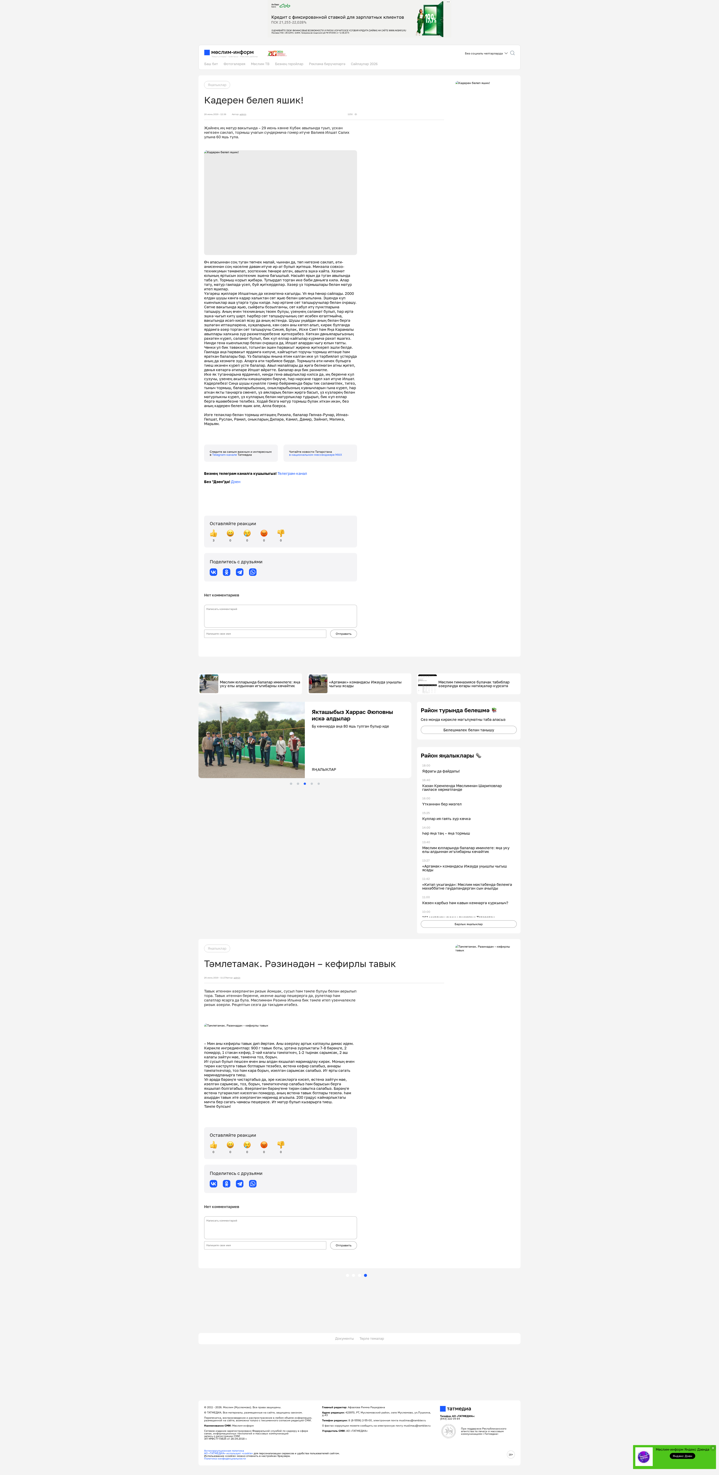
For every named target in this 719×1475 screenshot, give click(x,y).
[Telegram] (239, 572)
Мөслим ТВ (260, 64)
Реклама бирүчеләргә (327, 64)
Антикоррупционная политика (224, 1450)
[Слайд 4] (312, 784)
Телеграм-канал (292, 473)
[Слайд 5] (319, 784)
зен (237, 481)
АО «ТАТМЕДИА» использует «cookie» (228, 1453)
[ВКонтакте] (213, 572)
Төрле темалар (372, 1338)
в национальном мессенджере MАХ (315, 454)
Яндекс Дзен (682, 1456)
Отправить (343, 634)
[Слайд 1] (291, 784)
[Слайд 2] (298, 784)
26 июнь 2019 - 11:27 (215, 978)
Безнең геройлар (289, 64)
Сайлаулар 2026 (364, 64)
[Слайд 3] (305, 784)
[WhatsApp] (253, 572)
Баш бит (211, 64)
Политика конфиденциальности (225, 1458)
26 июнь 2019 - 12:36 (215, 114)
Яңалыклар (217, 85)
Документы (344, 1338)
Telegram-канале (225, 454)
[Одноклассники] (226, 572)
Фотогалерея (234, 64)
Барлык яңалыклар (469, 924)
